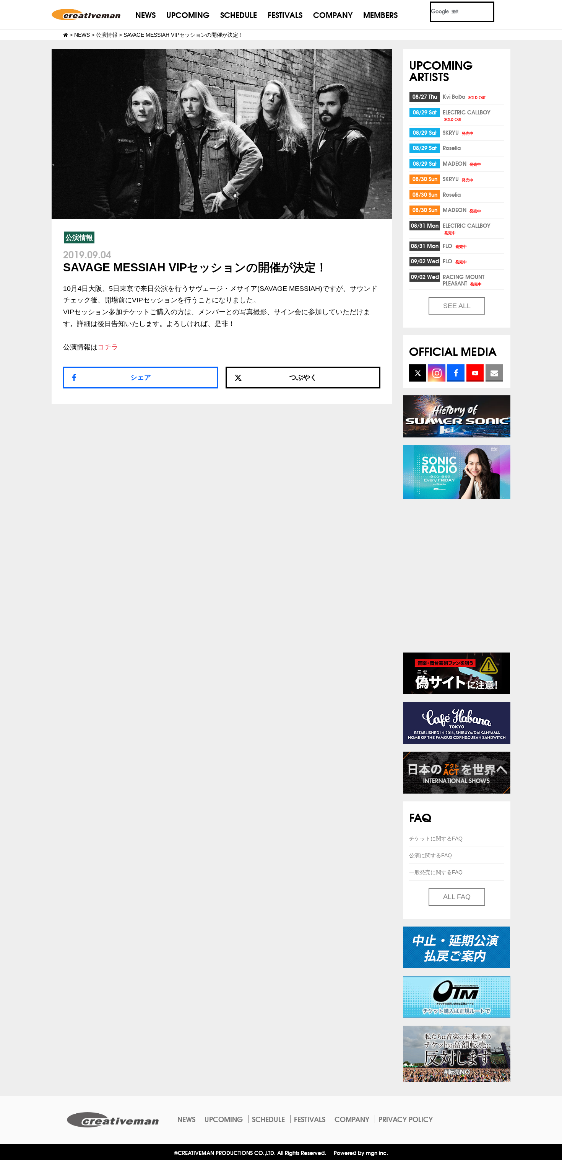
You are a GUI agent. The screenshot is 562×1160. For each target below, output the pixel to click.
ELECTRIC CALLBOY (467, 115)
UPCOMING (188, 14)
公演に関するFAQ (430, 855)
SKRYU (458, 132)
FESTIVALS (285, 14)
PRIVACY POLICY (405, 1119)
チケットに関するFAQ (436, 838)
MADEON (462, 163)
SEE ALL (457, 306)
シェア (140, 377)
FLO (455, 245)
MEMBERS (380, 14)
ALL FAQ (457, 897)
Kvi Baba (464, 96)
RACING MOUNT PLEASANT (463, 279)
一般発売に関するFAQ (436, 872)
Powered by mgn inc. (361, 1152)
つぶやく (303, 377)
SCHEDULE (238, 14)
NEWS (145, 14)
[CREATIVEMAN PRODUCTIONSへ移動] (65, 35)
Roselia (452, 148)
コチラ (107, 347)
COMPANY (332, 14)
